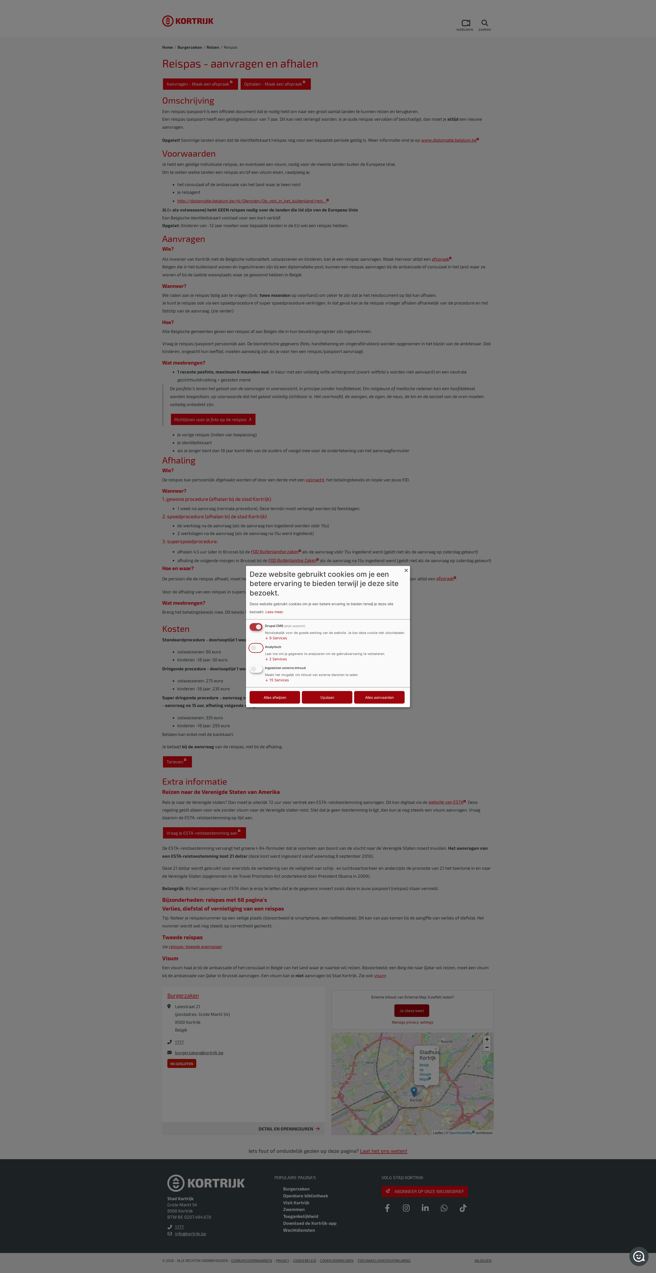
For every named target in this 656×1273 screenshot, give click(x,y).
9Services (276, 638)
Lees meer (274, 611)
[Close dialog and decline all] (406, 569)
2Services (276, 659)
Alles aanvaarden (379, 697)
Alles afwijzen (275, 697)
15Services (277, 680)
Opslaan (327, 697)
